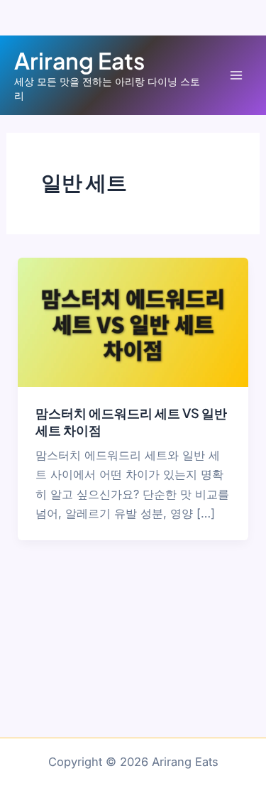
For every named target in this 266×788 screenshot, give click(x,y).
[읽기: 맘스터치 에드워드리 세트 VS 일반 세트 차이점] (133, 321)
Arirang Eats (79, 60)
